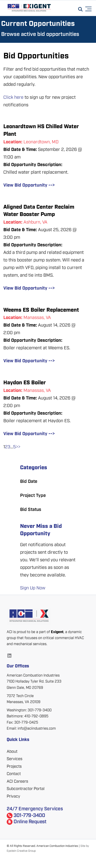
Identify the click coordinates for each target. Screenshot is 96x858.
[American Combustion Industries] (48, 616)
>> (18, 447)
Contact (14, 774)
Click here (13, 97)
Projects (14, 767)
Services (14, 759)
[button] (89, 8)
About (12, 752)
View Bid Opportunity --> (29, 185)
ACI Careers (17, 782)
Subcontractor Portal (25, 789)
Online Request (30, 822)
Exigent (57, 632)
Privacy (13, 797)
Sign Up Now (32, 588)
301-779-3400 (29, 815)
